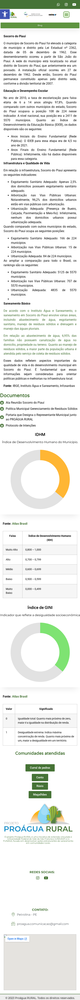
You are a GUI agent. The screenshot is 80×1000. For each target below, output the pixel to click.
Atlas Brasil (19, 523)
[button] (5, 14)
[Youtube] (46, 878)
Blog (40, 25)
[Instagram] (37, 878)
